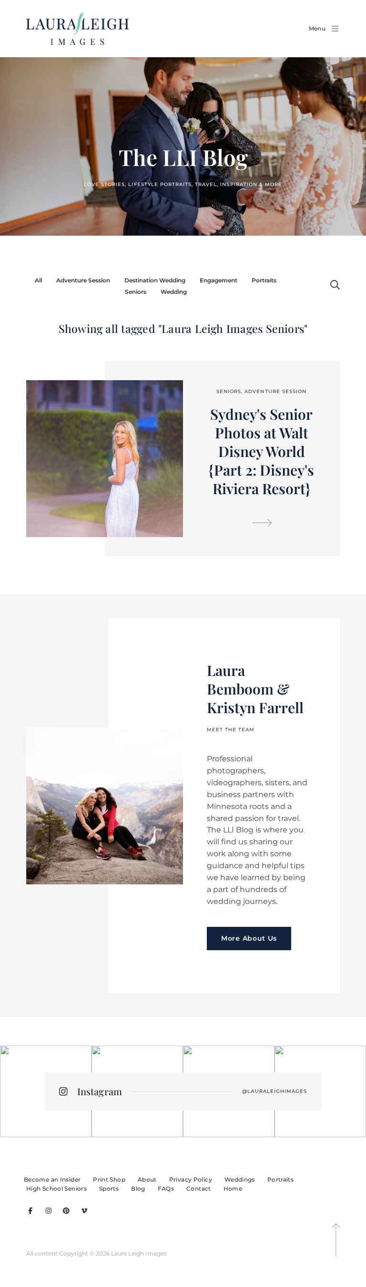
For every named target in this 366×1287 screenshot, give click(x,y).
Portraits (264, 280)
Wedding (174, 291)
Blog (138, 1188)
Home (233, 1188)
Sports (109, 1188)
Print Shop (109, 1179)
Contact (198, 1188)
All (38, 280)
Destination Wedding (154, 280)
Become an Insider (52, 1179)
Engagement (218, 280)
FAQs (166, 1188)
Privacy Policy (190, 1179)
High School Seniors (56, 1188)
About (147, 1179)
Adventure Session (83, 280)
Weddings (239, 1179)
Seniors (135, 291)
